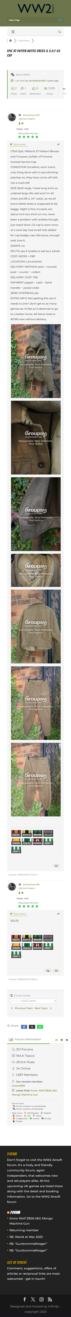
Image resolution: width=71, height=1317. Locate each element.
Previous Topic (23, 1008)
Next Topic (42, 1008)
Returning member (24, 1230)
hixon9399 (18, 1085)
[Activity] (22, 123)
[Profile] (19, 123)
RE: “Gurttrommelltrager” (28, 1243)
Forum (15, 1212)
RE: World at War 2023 (26, 1237)
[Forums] (10, 40)
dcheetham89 (37, 80)
